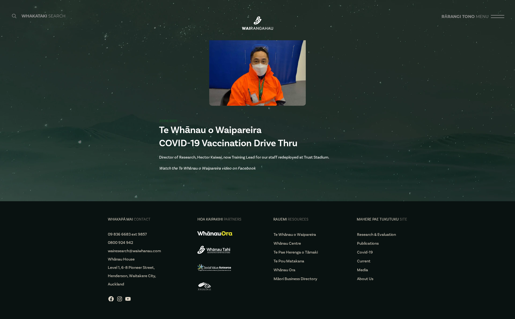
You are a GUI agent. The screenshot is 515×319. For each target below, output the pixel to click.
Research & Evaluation (376, 234)
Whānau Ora (284, 269)
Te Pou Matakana (289, 261)
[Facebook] (111, 300)
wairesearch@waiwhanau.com (134, 250)
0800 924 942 (120, 242)
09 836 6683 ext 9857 (127, 234)
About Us (365, 278)
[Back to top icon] (489, 308)
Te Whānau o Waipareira (295, 234)
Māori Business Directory (295, 278)
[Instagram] (119, 300)
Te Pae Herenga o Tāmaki (296, 252)
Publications (368, 243)
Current (363, 261)
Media (362, 269)
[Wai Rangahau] (257, 23)
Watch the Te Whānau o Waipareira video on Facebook (207, 168)
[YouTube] (128, 300)
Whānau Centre (287, 243)
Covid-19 (365, 252)
